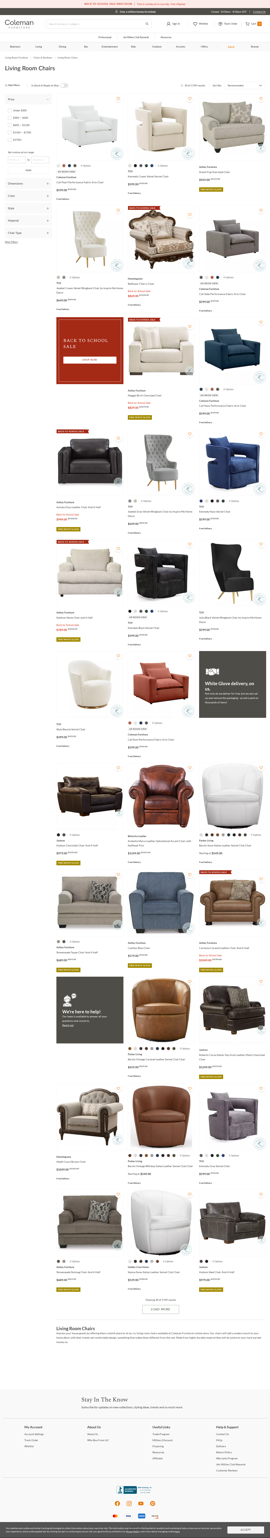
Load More (160, 1309)
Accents (180, 46)
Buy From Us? (98, 1440)
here (177, 1531)
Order (31, 1440)
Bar (86, 46)
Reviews (226, 1470)
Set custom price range (21, 152)
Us (92, 1434)
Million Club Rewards (136, 37)
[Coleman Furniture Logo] (19, 27)
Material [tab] (13, 220)
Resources (166, 37)
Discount (162, 1440)
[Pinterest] (153, 1505)
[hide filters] (13, 85)
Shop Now (89, 360)
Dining (62, 46)
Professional (104, 37)
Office (204, 46)
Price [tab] (11, 99)
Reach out (68, 1025)
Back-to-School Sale (139, 291)
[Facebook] (117, 1505)
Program (161, 1434)
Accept (246, 1530)
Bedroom (15, 46)
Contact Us (259, 11)
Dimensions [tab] (15, 183)
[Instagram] (129, 1505)
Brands (255, 46)
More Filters (11, 241)
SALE (231, 46)
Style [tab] (11, 208)
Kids (133, 46)
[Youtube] (141, 1505)
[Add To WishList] (118, 98)
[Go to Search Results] (147, 24)
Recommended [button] (235, 85)
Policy (224, 1452)
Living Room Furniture (16, 57)
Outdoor (157, 46)
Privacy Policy (132, 1531)
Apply (29, 170)
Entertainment (110, 46)
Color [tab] (11, 195)
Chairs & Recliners (42, 57)
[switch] (64, 85)
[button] (173, 24)
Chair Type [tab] (14, 232)
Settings (34, 1434)
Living (38, 46)
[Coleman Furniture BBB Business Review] (135, 1492)
